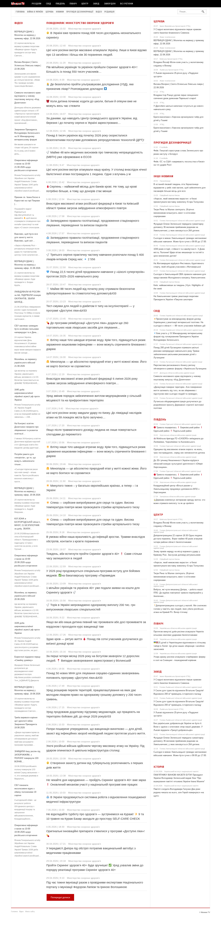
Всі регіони (126, 3)
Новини (60, 12)
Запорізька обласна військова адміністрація (178, 496)
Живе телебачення (167, 37)
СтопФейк (164, 147)
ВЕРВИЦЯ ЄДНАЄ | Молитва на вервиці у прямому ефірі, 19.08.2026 (27, 690)
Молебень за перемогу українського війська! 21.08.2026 (25, 362)
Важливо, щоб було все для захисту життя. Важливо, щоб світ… (26, 237)
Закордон (110, 3)
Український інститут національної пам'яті (181, 771)
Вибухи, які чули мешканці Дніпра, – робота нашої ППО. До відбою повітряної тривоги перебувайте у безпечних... (178, 593)
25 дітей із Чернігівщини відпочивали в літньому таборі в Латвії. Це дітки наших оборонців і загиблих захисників (180, 646)
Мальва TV (205, 912)
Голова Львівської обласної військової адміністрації (181, 687)
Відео (99, 12)
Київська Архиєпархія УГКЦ (171, 59)
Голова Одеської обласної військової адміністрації (180, 424)
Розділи (36, 3)
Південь (60, 3)
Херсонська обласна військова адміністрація (178, 435)
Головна (20, 12)
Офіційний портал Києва (170, 195)
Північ (73, 3)
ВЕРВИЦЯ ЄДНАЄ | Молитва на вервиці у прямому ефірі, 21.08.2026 (27, 264)
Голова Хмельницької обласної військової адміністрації (182, 221)
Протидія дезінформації (79, 12)
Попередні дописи (60, 897)
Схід (48, 3)
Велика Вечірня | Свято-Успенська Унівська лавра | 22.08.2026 (27, 65)
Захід (96, 3)
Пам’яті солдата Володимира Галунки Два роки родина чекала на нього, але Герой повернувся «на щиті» (179, 792)
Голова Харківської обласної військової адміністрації (181, 316)
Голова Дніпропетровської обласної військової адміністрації (176, 531)
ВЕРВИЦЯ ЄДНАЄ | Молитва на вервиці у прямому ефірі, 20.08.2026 (27, 491)
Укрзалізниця (165, 181)
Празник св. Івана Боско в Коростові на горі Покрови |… (27, 200)
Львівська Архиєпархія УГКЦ (171, 70)
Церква (49, 12)
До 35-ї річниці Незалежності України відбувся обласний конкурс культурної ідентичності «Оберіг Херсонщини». (178, 463)
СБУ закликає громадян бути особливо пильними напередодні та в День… (26, 329)
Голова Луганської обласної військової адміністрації (181, 344)
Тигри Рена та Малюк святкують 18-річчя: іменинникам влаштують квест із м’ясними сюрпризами (174, 213)
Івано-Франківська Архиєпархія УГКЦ (175, 26)
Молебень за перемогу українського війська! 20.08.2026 (25, 596)
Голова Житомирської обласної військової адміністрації (182, 260)
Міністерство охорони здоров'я (84, 28)
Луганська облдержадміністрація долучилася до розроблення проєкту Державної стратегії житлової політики (179, 404)
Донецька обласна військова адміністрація (177, 373)
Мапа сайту (30, 911)
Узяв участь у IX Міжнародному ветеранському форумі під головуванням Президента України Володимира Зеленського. (178, 336)
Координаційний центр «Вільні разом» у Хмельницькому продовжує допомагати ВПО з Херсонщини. (176, 489)
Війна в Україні (35, 12)
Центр (84, 3)
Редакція (109, 12)
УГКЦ (162, 92)
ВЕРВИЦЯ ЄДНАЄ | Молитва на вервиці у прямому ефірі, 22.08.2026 (27, 35)
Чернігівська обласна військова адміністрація (178, 628)
